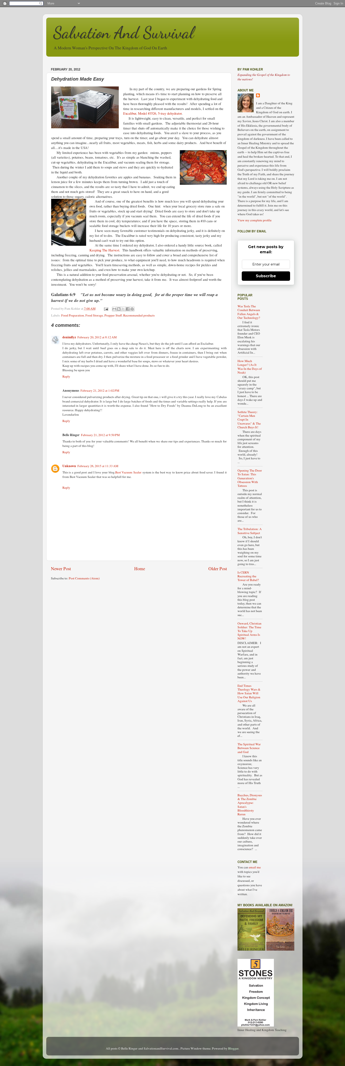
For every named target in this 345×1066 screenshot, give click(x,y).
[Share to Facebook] (127, 309)
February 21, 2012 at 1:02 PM (99, 390)
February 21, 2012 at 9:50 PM (100, 435)
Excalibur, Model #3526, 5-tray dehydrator (152, 113)
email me (255, 867)
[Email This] (114, 309)
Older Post (217, 568)
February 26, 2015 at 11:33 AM (97, 466)
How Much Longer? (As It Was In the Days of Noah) (250, 367)
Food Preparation (72, 315)
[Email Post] (106, 308)
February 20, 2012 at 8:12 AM (97, 337)
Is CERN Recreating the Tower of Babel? (248, 576)
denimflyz (69, 337)
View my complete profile (255, 220)
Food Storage (94, 315)
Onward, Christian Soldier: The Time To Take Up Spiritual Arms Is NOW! (249, 631)
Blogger (233, 1048)
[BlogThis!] (118, 309)
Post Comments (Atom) (84, 578)
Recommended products (139, 315)
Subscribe (266, 276)
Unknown (69, 466)
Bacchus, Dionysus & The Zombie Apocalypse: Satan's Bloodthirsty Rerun (250, 804)
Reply (66, 376)
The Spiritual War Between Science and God (249, 748)
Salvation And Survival (123, 33)
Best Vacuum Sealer (128, 472)
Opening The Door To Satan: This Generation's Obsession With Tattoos (250, 478)
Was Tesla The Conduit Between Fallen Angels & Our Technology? (249, 312)
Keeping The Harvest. (104, 250)
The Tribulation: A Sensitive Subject (250, 531)
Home (139, 568)
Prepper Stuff (113, 315)
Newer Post (61, 568)
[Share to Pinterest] (132, 309)
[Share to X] (123, 309)
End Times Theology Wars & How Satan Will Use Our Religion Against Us (249, 693)
